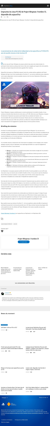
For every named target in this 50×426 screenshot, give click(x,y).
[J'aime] (6, 330)
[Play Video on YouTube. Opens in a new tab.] (46, 107)
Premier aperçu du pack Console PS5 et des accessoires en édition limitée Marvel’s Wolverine (12, 347)
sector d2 (15, 223)
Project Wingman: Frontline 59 (8, 213)
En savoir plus (23, 242)
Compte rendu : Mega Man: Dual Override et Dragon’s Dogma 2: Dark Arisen (36, 368)
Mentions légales (5, 422)
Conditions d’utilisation (6, 419)
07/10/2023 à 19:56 (8, 294)
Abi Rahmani (8, 57)
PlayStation (8, 5)
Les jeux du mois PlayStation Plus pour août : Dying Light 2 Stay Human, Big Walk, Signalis (36, 328)
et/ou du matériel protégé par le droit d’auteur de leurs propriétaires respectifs (24, 413)
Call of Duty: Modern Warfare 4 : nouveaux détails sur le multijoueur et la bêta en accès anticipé (37, 388)
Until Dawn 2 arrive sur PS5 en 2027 (9, 327)
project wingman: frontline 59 (6, 223)
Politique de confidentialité (21, 419)
